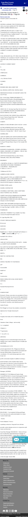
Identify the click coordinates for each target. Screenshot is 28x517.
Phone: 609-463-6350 (8, 505)
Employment (6, 463)
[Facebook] (24, 8)
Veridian (7, 516)
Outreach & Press (7, 469)
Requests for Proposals (8, 471)
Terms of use (25, 516)
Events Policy (6, 478)
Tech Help (5, 497)
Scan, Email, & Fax (7, 495)
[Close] (13, 437)
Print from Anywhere (8, 491)
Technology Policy (7, 484)
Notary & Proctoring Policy (9, 482)
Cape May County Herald (10, 8)
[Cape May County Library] (1, 8)
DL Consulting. (9, 513)
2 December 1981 (6, 10)
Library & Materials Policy (9, 480)
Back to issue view (5, 17)
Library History (6, 465)
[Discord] (4, 511)
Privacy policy (19, 516)
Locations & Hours (7, 467)
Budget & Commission (8, 476)
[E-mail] (26, 10)
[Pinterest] (12, 511)
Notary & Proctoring (7, 493)
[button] (25, 3)
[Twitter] (24, 10)
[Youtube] (15, 511)
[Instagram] (9, 511)
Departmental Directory (8, 503)
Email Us (5, 507)
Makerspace (6, 489)
